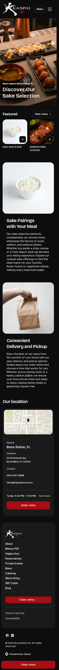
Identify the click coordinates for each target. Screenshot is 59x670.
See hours (44, 495)
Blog (8, 588)
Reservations (13, 558)
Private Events (14, 563)
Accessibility (12, 618)
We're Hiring (12, 578)
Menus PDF (12, 548)
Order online (28, 505)
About (9, 544)
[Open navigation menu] (50, 9)
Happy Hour (12, 553)
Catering (10, 573)
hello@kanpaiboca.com (20, 483)
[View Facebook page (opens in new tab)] (7, 635)
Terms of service (14, 613)
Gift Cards (11, 583)
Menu (40, 9)
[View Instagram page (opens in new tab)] (12, 635)
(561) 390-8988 (15, 476)
